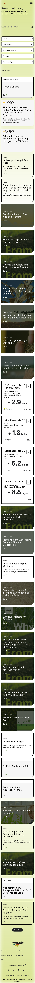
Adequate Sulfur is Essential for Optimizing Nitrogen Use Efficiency (15, 139)
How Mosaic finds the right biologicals (17, 811)
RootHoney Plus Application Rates (12, 788)
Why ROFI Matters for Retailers (14, 618)
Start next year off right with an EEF (15, 341)
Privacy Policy (10, 975)
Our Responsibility (7, 955)
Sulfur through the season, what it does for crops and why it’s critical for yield (17, 187)
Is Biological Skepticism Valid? (15, 161)
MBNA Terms (20, 955)
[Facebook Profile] (9, 970)
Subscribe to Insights (16, 965)
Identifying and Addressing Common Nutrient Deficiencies (17, 542)
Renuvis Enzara (11, 86)
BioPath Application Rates (16, 766)
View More (17, 930)
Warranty (4, 960)
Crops (5, 39)
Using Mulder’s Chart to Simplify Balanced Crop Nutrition (15, 910)
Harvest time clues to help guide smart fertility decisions (17, 517)
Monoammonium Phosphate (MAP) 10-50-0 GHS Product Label (17, 890)
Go (4, 95)
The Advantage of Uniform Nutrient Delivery (17, 240)
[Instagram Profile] (18, 970)
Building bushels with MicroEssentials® (14, 668)
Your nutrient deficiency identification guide (15, 863)
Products (6, 56)
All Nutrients (7, 44)
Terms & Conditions (23, 975)
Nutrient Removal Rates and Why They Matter (15, 693)
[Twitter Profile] (13, 970)
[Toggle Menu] (31, 3)
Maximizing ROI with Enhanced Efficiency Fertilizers (13, 834)
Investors (19, 951)
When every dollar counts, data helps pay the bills (17, 366)
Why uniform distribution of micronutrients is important (17, 316)
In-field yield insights (14, 741)
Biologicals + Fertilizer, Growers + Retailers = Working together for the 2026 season (16, 643)
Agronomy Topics (9, 50)
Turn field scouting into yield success (15, 564)
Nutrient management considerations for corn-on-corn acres (17, 291)
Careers (4, 951)
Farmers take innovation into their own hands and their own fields (16, 593)
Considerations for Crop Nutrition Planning (15, 215)
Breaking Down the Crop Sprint (16, 718)
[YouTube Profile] (23, 970)
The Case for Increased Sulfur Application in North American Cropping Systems (17, 111)
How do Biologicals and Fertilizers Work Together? (17, 265)
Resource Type (8, 62)
